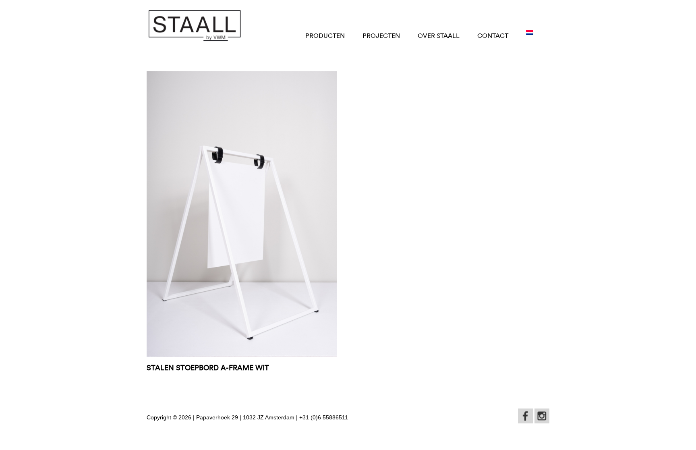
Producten (325, 35)
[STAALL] (194, 25)
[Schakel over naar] (529, 33)
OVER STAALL (439, 35)
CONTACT (492, 35)
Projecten (381, 35)
